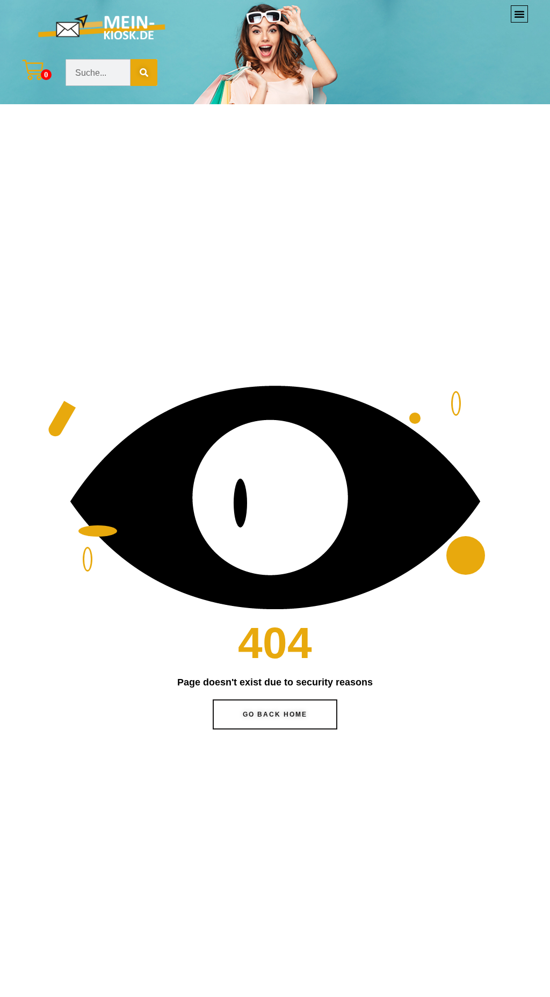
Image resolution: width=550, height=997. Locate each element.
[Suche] (144, 72)
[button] (519, 14)
